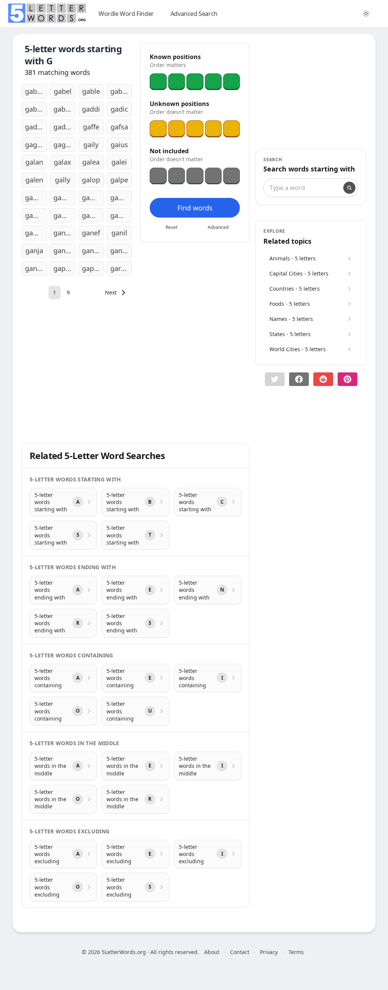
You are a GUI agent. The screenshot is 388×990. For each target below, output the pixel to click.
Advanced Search (194, 13)
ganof (62, 250)
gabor (34, 109)
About (211, 952)
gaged (35, 144)
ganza (34, 268)
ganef (91, 232)
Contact (239, 952)
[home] (47, 13)
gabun (63, 109)
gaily (91, 144)
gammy (93, 215)
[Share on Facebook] (299, 379)
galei (119, 162)
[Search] (349, 188)
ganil (119, 232)
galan (34, 162)
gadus (63, 126)
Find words (195, 207)
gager (62, 144)
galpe (119, 179)
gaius (119, 144)
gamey (92, 197)
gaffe (91, 126)
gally (62, 179)
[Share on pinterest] (347, 379)
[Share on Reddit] (323, 379)
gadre (34, 126)
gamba (36, 197)
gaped (63, 268)
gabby (35, 91)
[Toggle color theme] (366, 13)
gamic (120, 197)
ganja (34, 250)
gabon (120, 91)
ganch (63, 232)
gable (91, 91)
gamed (64, 197)
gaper (91, 268)
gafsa (119, 126)
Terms (296, 952)
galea (91, 162)
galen (34, 179)
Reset (171, 227)
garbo (119, 268)
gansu (120, 250)
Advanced (218, 227)
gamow (121, 215)
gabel (63, 91)
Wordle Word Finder (126, 13)
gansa (91, 250)
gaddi (91, 109)
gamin (35, 215)
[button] (275, 379)
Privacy (269, 952)
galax (62, 162)
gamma (64, 215)
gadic (119, 109)
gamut (35, 232)
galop (91, 179)
